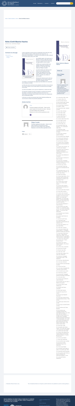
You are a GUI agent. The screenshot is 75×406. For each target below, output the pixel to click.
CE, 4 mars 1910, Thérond (61, 227)
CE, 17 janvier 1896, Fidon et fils (62, 118)
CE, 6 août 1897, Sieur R (61, 122)
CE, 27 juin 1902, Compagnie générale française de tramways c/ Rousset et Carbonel (62, 162)
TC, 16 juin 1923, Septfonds (61, 339)
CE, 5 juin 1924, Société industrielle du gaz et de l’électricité (61, 344)
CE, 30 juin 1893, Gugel (60, 112)
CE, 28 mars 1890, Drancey (61, 100)
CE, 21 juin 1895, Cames (61, 114)
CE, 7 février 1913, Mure (61, 266)
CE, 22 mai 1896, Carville (61, 120)
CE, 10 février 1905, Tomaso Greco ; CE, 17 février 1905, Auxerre (61, 182)
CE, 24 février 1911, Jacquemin (62, 246)
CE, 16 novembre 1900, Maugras (62, 136)
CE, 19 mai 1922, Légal (60, 325)
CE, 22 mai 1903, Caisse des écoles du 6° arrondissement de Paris (62, 167)
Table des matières (11, 18)
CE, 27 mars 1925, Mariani (61, 346)
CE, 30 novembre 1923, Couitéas (62, 341)
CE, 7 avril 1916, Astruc (60, 277)
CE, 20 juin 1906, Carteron (61, 191)
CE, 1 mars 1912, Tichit (60, 251)
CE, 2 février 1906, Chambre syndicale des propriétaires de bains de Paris (62, 187)
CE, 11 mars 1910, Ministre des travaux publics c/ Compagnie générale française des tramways (63, 230)
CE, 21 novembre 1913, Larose (62, 270)
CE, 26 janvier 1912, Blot (61, 250)
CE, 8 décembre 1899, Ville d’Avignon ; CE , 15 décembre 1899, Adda (62, 126)
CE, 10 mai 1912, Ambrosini (61, 261)
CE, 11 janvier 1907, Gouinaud (62, 193)
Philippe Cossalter (35, 122)
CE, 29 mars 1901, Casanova (61, 140)
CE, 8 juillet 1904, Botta (61, 174)
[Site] (30, 115)
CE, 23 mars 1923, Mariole (61, 337)
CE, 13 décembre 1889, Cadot (62, 97)
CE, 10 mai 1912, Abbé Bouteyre (62, 260)
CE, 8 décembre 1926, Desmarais (62, 351)
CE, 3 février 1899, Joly (60, 123)
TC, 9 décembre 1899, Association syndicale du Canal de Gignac (62, 130)
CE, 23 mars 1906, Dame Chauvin (62, 189)
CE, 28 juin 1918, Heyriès (61, 290)
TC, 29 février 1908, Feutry (61, 218)
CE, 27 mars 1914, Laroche (61, 272)
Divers (17, 18)
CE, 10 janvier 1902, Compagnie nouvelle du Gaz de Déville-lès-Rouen (62, 144)
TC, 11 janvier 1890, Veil (61, 99)
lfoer (8, 43)
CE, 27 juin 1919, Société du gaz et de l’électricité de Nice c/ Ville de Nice (63, 299)
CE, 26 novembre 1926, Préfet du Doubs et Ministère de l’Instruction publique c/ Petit (62, 354)
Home (6, 18)
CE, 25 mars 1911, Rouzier (61, 248)
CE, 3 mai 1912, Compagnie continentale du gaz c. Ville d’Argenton (61, 257)
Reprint (18, 43)
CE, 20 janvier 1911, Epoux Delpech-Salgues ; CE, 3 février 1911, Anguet (62, 244)
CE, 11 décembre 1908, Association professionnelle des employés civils (62, 221)
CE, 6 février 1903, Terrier (61, 164)
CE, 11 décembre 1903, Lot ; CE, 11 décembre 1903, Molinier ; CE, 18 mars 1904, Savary (62, 171)
